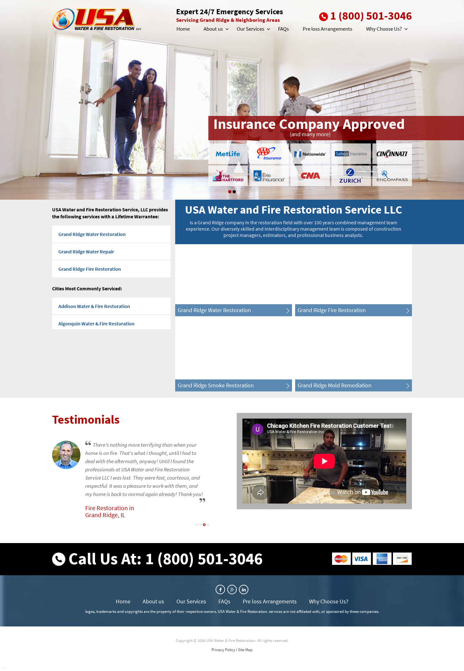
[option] (232, 100)
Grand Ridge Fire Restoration (89, 269)
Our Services (250, 28)
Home (183, 28)
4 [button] (208, 524)
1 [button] (229, 191)
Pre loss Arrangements (327, 28)
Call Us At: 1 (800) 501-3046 (165, 558)
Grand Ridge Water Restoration (92, 234)
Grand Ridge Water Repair (86, 251)
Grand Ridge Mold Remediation (335, 385)
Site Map (245, 649)
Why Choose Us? (384, 28)
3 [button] (204, 524)
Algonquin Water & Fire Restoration (96, 323)
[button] (226, 29)
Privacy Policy (223, 649)
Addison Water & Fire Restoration (94, 306)
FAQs (283, 28)
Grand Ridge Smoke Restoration (216, 385)
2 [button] (234, 191)
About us (213, 28)
